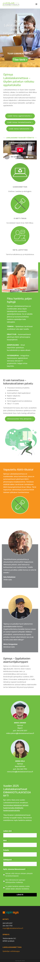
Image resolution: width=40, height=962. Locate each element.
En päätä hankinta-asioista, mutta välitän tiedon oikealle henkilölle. (17, 887)
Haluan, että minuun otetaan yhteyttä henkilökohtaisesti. (18, 874)
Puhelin (6, 850)
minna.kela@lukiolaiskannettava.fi (20, 772)
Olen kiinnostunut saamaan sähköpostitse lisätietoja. (15, 881)
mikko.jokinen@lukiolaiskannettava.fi (20, 733)
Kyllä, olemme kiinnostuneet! (15, 869)
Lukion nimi (8, 831)
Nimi (5, 841)
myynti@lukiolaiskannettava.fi (13, 928)
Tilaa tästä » (20, 59)
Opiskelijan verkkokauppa (11, 951)
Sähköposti (8, 860)
